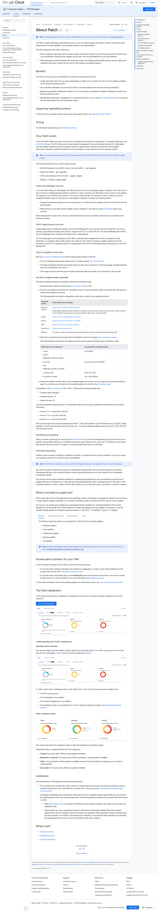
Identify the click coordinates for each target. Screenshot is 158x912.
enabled (88, 653)
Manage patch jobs (97, 578)
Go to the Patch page (46, 604)
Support (66, 885)
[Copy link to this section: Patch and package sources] (65, 186)
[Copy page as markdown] (67, 30)
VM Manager (33, 9)
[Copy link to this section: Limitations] (51, 776)
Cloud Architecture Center (103, 892)
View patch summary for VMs (72, 572)
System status (68, 892)
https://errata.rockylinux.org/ (62, 328)
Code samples (99, 888)
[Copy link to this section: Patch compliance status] (57, 714)
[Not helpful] (126, 24)
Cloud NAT (107, 209)
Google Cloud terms (65, 903)
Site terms (53, 903)
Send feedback (119, 30)
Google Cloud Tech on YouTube (136, 895)
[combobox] (105, 3)
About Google (36, 903)
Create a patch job (47, 832)
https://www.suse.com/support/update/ (66, 324)
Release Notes (68, 888)
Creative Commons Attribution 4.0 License (90, 862)
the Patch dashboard (108, 98)
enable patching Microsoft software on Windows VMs (65, 549)
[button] (14, 77)
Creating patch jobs (116, 37)
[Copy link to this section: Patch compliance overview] (65, 252)
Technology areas (36, 3)
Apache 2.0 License (37, 864)
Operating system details (101, 114)
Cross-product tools (57, 3)
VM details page (104, 384)
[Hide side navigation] (26, 908)
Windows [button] (41, 516)
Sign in (153, 2)
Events (128, 885)
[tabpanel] (82, 536)
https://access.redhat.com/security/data (66, 307)
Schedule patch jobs (47, 839)
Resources (38, 14)
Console (124, 3)
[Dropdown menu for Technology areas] (45, 2)
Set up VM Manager (43, 144)
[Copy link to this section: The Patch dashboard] (63, 590)
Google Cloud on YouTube (135, 892)
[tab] (41, 515)
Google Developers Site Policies (66, 864)
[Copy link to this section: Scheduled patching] (57, 451)
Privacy (45, 903)
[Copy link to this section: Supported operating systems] (73, 109)
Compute (58, 24)
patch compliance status (107, 337)
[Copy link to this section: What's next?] (53, 826)
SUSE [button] (84, 516)
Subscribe (133, 907)
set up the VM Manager (52, 257)
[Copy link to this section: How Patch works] (58, 136)
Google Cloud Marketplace (40, 888)
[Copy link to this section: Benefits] (48, 71)
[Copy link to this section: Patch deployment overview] (66, 224)
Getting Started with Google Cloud (106, 885)
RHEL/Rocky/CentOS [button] (55, 516)
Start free (149, 9)
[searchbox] (14, 20)
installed (58, 653)
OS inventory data (97, 261)
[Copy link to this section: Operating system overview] (59, 646)
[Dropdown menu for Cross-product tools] (68, 2)
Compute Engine (15, 9)
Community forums (69, 881)
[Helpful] (122, 24)
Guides (16, 14)
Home (38, 24)
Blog (127, 881)
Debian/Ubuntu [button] (72, 516)
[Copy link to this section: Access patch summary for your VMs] (81, 559)
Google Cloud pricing (38, 885)
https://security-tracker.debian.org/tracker (66, 317)
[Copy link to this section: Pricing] (46, 122)
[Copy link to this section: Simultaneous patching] (60, 435)
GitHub (97, 881)
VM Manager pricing (69, 128)
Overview (6, 14)
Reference (27, 14)
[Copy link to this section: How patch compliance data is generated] (70, 277)
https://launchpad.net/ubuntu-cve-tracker (66, 321)
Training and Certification (103, 895)
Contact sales (36, 892)
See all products (36, 881)
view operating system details (111, 582)
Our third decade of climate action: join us (88, 903)
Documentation (47, 24)
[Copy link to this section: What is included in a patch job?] (75, 493)
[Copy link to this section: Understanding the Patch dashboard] (74, 642)
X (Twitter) (130, 888)
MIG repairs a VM (57, 804)
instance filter (79, 439)
